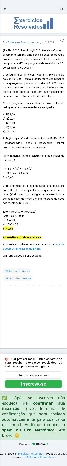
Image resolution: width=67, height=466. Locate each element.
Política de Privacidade (40, 457)
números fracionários (17, 278)
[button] (62, 40)
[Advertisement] (33, 318)
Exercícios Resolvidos (31, 453)
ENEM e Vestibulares (17, 271)
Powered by (25, 444)
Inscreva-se (33, 384)
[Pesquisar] (62, 9)
